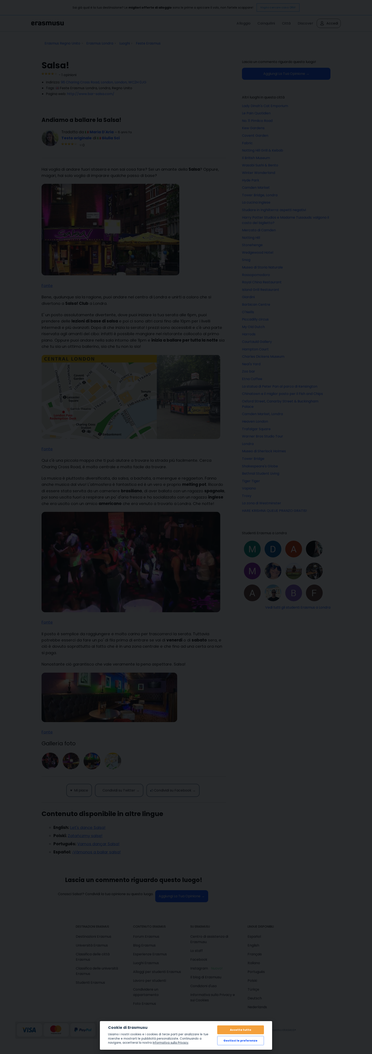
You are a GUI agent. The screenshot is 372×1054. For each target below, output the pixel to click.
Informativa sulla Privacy (170, 1043)
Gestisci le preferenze (240, 1040)
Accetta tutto (240, 1030)
